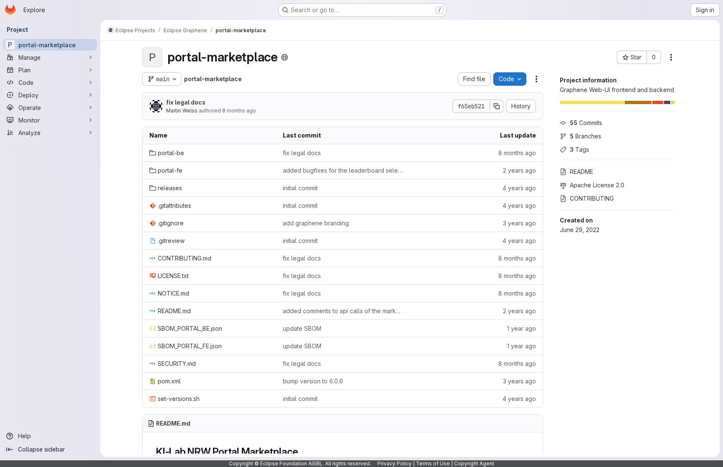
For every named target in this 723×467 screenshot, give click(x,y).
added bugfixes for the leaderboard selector (343, 170)
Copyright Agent (474, 463)
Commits (586, 122)
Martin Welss (181, 110)
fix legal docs (185, 102)
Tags (579, 149)
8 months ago (239, 110)
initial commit (300, 187)
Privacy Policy (394, 463)
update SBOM (302, 328)
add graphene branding (316, 223)
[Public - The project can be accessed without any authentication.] (284, 57)
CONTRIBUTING (592, 198)
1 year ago (521, 328)
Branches (585, 136)
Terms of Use (433, 463)
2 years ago (519, 170)
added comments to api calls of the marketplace (343, 310)
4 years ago (519, 187)
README (581, 171)
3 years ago (519, 223)
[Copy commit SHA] (496, 106)
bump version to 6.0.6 (313, 381)
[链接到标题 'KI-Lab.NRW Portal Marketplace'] (303, 452)
